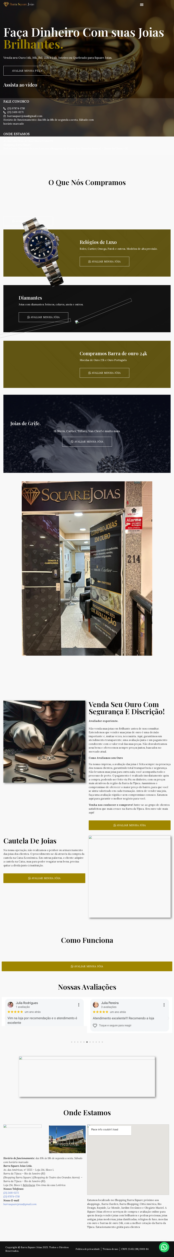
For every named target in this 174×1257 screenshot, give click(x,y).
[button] (141, 4)
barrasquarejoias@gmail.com (20, 1204)
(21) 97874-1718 (11, 1196)
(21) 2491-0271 (11, 1192)
